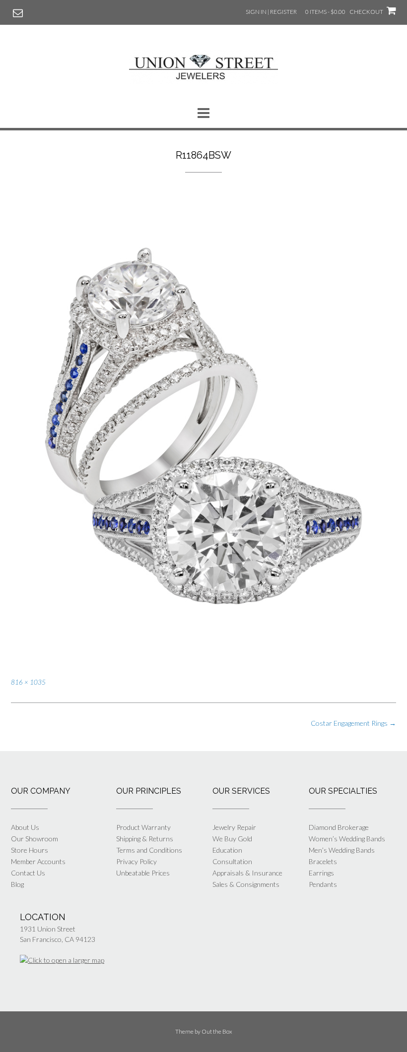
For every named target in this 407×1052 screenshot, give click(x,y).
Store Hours (29, 850)
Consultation (232, 861)
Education (227, 850)
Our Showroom (34, 838)
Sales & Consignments (245, 884)
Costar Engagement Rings (353, 723)
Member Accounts (38, 861)
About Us (25, 827)
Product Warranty (143, 827)
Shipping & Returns (144, 838)
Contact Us (28, 873)
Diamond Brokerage (339, 827)
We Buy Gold (232, 838)
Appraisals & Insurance (247, 873)
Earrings (321, 873)
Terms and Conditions (149, 850)
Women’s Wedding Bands (347, 838)
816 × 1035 (28, 682)
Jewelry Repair (234, 827)
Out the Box (217, 1031)
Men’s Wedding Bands (342, 850)
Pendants (323, 884)
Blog (17, 884)
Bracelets (323, 861)
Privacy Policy (136, 861)
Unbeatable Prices (143, 873)
